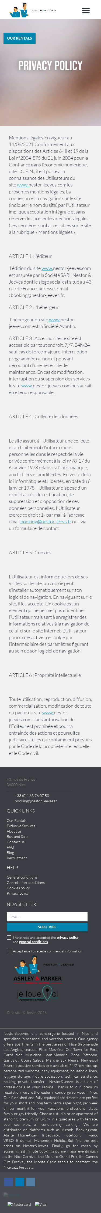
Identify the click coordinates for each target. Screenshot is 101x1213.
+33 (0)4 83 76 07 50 (32, 795)
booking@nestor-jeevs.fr (45, 521)
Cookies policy (18, 888)
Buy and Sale (17, 836)
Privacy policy (18, 893)
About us (14, 831)
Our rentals (19, 38)
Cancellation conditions (26, 882)
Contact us (16, 842)
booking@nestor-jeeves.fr (36, 801)
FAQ (10, 847)
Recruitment (17, 858)
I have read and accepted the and (46, 939)
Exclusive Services (21, 825)
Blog (10, 852)
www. (23, 185)
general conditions (33, 942)
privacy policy (68, 937)
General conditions (22, 877)
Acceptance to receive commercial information (47, 951)
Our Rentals (16, 820)
